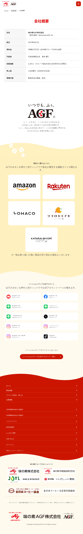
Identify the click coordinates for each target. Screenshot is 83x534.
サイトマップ (13, 502)
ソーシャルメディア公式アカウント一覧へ (39, 357)
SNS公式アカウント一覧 (44, 502)
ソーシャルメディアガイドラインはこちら (41, 350)
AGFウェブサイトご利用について (64, 502)
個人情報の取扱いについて (27, 502)
